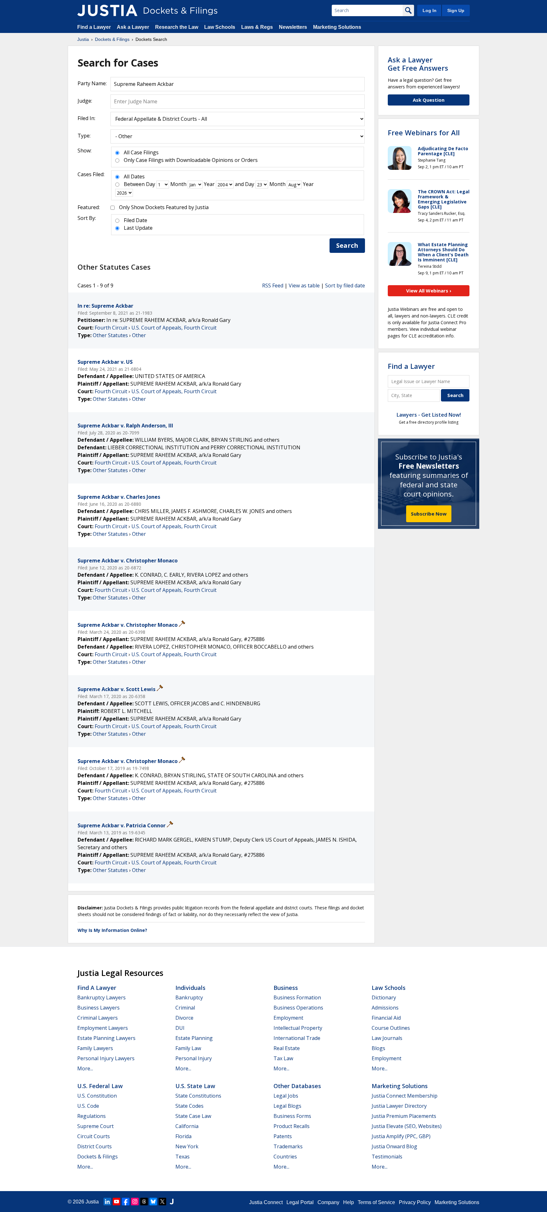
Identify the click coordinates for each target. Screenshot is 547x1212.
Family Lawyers (95, 1048)
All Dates (134, 176)
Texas (182, 1156)
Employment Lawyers (102, 1027)
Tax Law (283, 1058)
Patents (283, 1136)
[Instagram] (135, 1201)
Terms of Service (376, 1202)
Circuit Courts (93, 1136)
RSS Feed (272, 285)
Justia (92, 1201)
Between (134, 184)
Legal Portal (300, 1202)
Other (139, 335)
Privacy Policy (415, 1202)
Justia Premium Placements (404, 1116)
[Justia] (107, 10)
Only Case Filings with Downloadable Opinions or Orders (191, 160)
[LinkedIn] (107, 1201)
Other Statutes (110, 335)
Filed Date (135, 220)
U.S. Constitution (97, 1095)
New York (186, 1146)
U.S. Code (88, 1105)
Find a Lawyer (94, 27)
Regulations (91, 1116)
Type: (84, 135)
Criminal (185, 1007)
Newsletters (293, 27)
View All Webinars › (428, 290)
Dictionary (384, 997)
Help (348, 1202)
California (186, 1126)
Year (209, 184)
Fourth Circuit (111, 327)
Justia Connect (266, 1202)
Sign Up (455, 10)
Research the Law (176, 27)
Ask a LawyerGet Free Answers (418, 64)
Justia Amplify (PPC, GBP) (401, 1136)
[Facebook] (125, 1201)
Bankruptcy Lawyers (101, 997)
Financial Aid (386, 1017)
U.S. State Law (195, 1086)
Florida (183, 1136)
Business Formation (297, 997)
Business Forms (292, 1116)
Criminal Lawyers (97, 1017)
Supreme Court (95, 1126)
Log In (430, 10)
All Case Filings (141, 152)
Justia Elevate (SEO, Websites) (407, 1126)
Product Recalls (292, 1126)
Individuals (190, 987)
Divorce (184, 1017)
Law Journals (387, 1038)
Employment (288, 1017)
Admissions (385, 1007)
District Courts (94, 1146)
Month (178, 184)
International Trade (297, 1038)
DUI (180, 1027)
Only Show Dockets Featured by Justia (164, 207)
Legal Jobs (286, 1095)
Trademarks (288, 1146)
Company (328, 1202)
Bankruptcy (189, 997)
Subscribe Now (429, 513)
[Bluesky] (153, 1201)
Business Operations (298, 1007)
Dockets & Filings (97, 1156)
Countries (285, 1156)
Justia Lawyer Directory (399, 1105)
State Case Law (193, 1116)
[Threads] (144, 1201)
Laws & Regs (257, 27)
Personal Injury (193, 1058)
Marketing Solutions (337, 27)
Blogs (378, 1048)
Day (150, 184)
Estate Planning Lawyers (106, 1038)
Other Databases (297, 1086)
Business (286, 987)
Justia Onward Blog (394, 1146)
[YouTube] (116, 1201)
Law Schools (219, 27)
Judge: (85, 100)
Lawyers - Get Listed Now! (429, 414)
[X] (162, 1201)
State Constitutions (198, 1095)
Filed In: (86, 118)
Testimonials (387, 1156)
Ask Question (428, 100)
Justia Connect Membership (404, 1095)
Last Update (138, 227)
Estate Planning (194, 1038)
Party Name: (92, 83)
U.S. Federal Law (100, 1086)
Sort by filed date (345, 285)
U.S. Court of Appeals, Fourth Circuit (174, 327)
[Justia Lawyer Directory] (171, 1201)
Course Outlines (391, 1027)
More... (85, 1068)
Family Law (188, 1048)
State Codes (189, 1105)
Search (347, 245)
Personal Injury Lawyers (106, 1058)
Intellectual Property (298, 1027)
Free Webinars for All (424, 132)
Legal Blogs (287, 1105)
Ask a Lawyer (133, 27)
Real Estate (287, 1048)
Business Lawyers (98, 1007)
